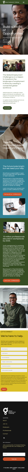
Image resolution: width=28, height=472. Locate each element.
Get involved (7, 108)
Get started (7, 47)
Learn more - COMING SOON (11, 280)
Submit (4, 389)
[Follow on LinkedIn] (4, 438)
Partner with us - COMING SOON (12, 194)
